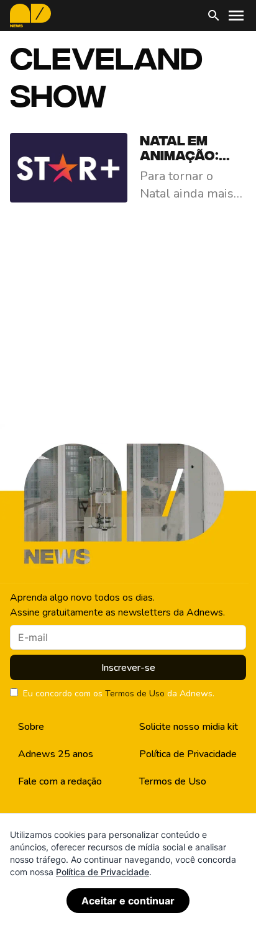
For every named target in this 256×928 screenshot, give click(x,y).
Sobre (31, 727)
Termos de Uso (135, 693)
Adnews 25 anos (55, 754)
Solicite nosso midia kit (188, 727)
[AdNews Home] (30, 15)
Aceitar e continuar (128, 900)
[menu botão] (236, 15)
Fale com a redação (60, 781)
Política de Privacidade (188, 754)
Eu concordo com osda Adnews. (118, 693)
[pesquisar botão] (213, 15)
